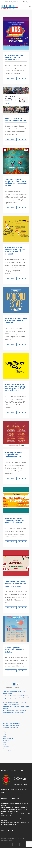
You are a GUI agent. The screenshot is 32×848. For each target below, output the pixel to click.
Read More (10, 78)
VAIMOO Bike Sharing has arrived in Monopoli (16, 696)
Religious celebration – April (11, 725)
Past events (6, 746)
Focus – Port (6, 740)
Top (16, 844)
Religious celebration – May (10, 727)
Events (4, 736)
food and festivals (8, 751)
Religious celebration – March (11, 723)
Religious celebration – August (11, 730)
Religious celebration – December (12, 734)
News (4, 742)
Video (4, 749)
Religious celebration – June (10, 732)
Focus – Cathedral (8, 738)
